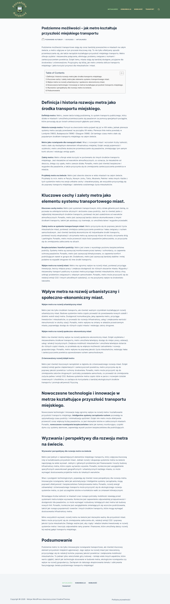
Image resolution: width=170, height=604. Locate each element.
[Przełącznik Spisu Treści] (120, 73)
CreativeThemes (63, 599)
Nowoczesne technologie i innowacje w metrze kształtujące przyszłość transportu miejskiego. (85, 85)
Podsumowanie (53, 90)
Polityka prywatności (121, 599)
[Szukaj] (159, 9)
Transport (149, 9)
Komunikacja (126, 9)
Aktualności (113, 9)
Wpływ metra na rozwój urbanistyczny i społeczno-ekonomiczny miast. (76, 82)
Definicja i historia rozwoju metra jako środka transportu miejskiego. (74, 76)
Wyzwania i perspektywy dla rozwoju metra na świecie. (69, 88)
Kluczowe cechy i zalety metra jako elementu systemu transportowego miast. (78, 79)
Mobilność (138, 9)
